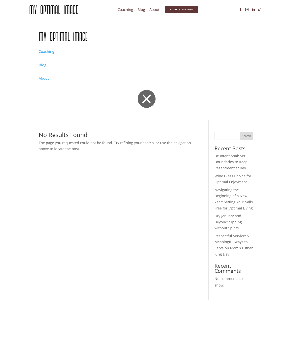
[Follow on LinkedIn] (253, 9)
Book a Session (181, 9)
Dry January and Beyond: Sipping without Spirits (228, 221)
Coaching (125, 10)
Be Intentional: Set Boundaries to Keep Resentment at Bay (231, 161)
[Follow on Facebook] (240, 9)
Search (246, 136)
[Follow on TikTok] (259, 9)
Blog (141, 10)
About (154, 10)
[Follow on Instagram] (247, 9)
